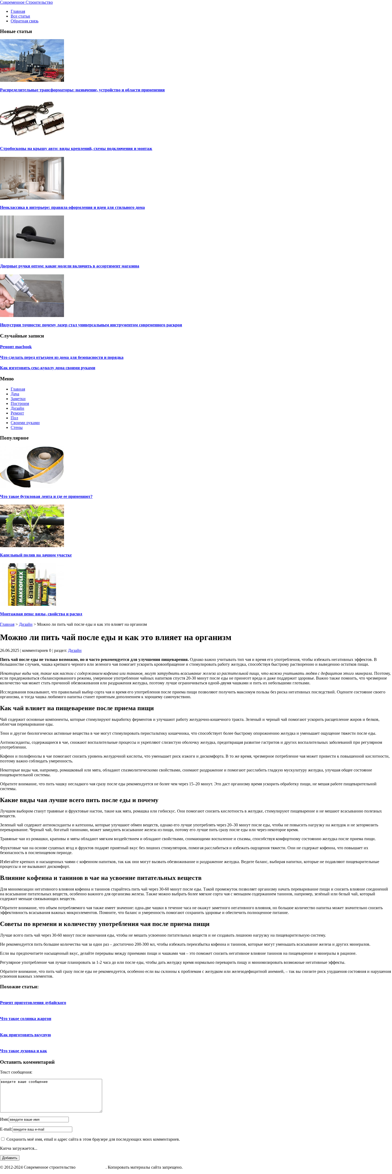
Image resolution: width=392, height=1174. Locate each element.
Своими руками (25, 422)
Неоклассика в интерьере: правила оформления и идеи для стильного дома (72, 207)
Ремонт (17, 413)
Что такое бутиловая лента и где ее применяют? (46, 496)
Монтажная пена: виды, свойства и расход (41, 614)
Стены (17, 427)
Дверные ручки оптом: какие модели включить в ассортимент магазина (69, 266)
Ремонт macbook (16, 346)
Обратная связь (24, 21)
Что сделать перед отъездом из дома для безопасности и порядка (61, 357)
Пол (14, 418)
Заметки (18, 398)
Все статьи (20, 16)
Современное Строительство (26, 2)
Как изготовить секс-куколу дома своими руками (47, 367)
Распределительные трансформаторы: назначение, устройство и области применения (82, 90)
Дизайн (17, 408)
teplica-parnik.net (91, 1167)
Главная (18, 11)
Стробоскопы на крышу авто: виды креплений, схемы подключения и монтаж (76, 148)
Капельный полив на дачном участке (36, 555)
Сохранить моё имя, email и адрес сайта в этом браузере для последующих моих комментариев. (93, 1139)
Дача (15, 394)
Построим (20, 403)
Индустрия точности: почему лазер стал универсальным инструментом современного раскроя (91, 325)
